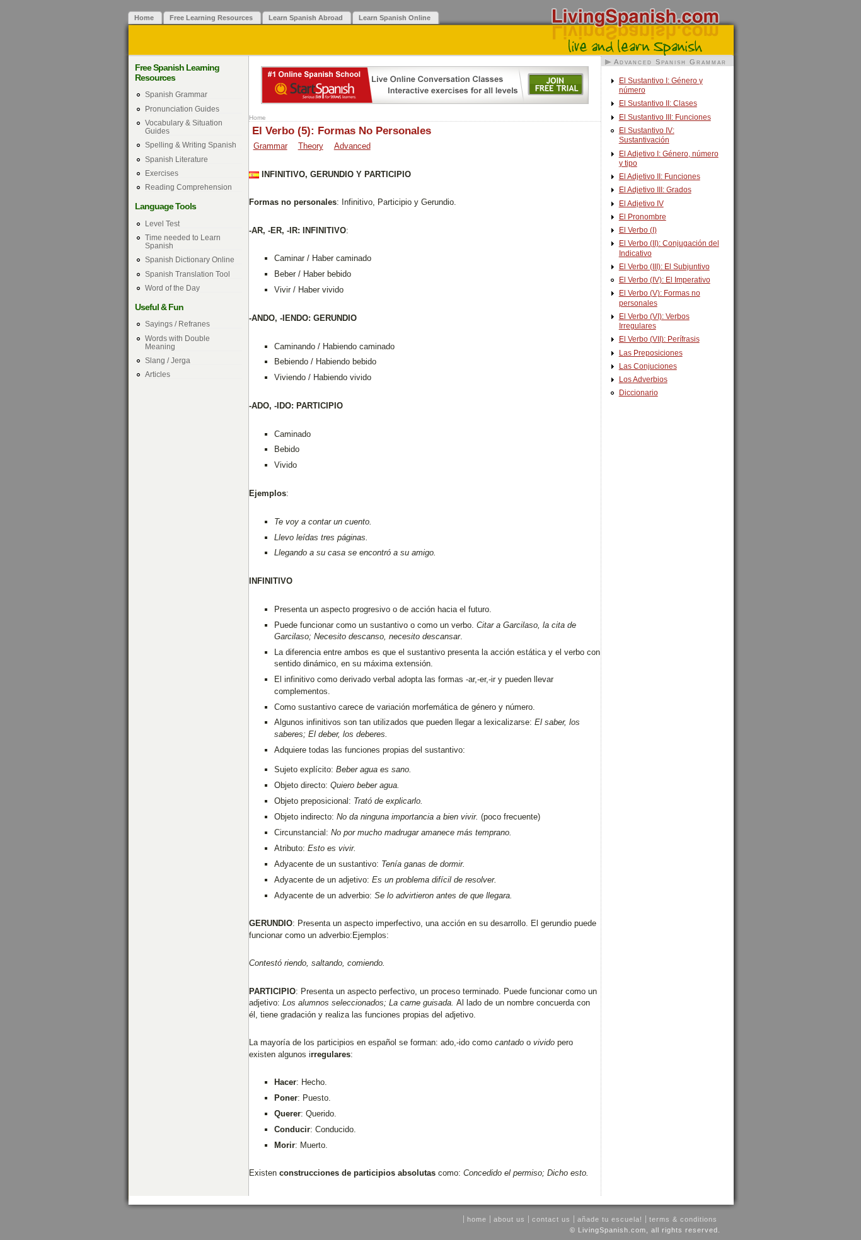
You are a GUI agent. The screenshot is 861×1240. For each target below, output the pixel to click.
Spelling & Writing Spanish (190, 145)
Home (257, 117)
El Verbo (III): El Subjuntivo (664, 266)
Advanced (352, 146)
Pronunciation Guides (182, 109)
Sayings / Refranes (177, 324)
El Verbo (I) (638, 230)
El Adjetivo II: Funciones (659, 176)
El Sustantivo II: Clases (658, 103)
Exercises (161, 173)
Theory (310, 146)
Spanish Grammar (176, 94)
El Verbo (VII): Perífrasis (659, 339)
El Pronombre (642, 216)
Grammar (270, 146)
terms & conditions (683, 1219)
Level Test (162, 223)
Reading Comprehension (188, 187)
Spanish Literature (176, 159)
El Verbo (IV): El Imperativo (664, 279)
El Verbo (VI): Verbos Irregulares (654, 321)
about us (509, 1219)
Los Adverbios (643, 379)
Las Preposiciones (651, 353)
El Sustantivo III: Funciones (665, 117)
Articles (157, 374)
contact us (551, 1219)
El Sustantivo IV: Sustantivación (646, 135)
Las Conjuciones (648, 366)
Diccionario (638, 392)
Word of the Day (172, 288)
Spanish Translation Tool (187, 274)
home (477, 1219)
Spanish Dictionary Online (189, 259)
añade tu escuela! (609, 1219)
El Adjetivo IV (641, 203)
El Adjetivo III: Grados (655, 189)
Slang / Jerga (167, 360)
